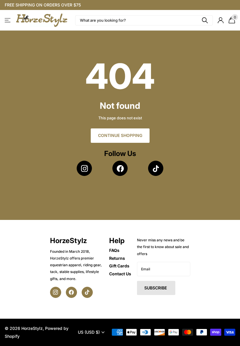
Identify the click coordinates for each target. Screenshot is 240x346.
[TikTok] (155, 168)
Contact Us (120, 273)
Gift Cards (119, 265)
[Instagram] (84, 168)
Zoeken (205, 20)
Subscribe (156, 287)
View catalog (8, 20)
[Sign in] (220, 20)
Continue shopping (120, 135)
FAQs (114, 250)
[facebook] (120, 168)
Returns (117, 258)
